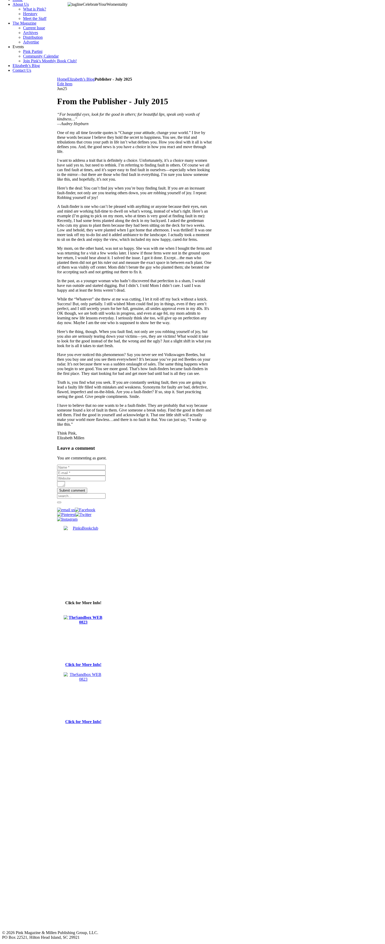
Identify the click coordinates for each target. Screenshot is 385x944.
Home (62, 79)
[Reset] (59, 502)
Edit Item (64, 84)
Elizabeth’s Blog (81, 79)
